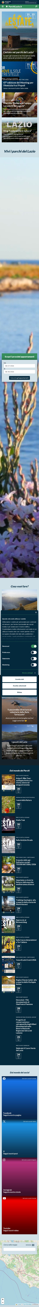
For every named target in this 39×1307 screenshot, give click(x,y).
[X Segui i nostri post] (19, 1142)
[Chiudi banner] (36, 612)
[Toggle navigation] (33, 1276)
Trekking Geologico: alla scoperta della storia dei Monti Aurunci (26, 902)
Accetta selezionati (19, 686)
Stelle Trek (20, 820)
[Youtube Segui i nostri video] (19, 1248)
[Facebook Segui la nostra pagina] (19, 1097)
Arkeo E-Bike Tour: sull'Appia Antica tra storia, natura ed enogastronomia (24, 781)
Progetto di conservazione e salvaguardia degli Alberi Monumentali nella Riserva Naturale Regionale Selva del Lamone (26, 1026)
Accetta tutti (19, 679)
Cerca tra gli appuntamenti (19, 378)
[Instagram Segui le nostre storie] (19, 1198)
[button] (14, 1294)
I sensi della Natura (24, 800)
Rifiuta (19, 692)
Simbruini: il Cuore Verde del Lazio (26, 1049)
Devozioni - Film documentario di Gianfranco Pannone (24, 1002)
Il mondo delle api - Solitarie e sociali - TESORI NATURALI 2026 (26, 862)
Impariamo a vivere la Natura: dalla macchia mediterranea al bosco (25, 882)
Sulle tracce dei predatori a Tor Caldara (26, 941)
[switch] (34, 652)
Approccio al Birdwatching (21, 921)
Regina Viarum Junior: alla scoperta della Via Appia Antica (26, 982)
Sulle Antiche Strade (24, 840)
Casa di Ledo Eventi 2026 (26, 960)
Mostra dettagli (27, 673)
